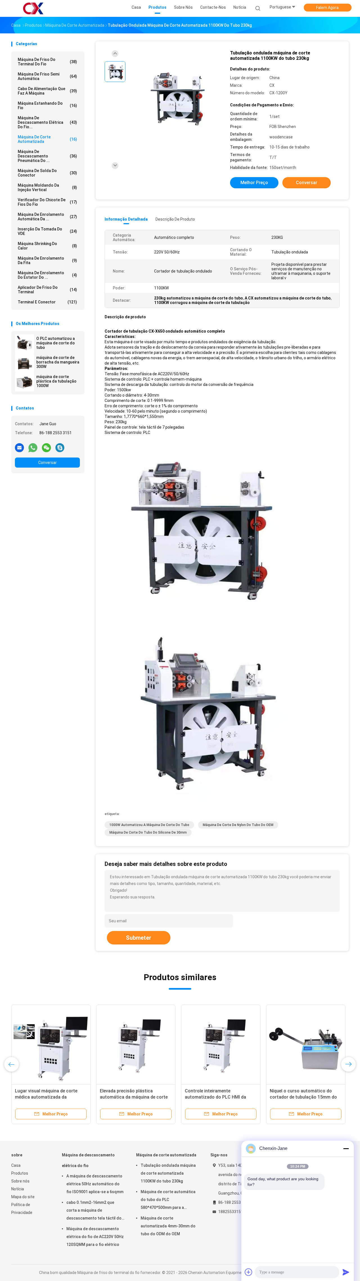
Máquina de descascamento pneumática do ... (47, 156)
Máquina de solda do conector (47, 172)
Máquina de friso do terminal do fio (47, 61)
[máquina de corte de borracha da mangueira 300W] (24, 362)
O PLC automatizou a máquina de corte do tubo (55, 343)
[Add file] (249, 1272)
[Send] (345, 1272)
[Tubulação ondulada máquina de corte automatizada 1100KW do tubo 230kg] (175, 97)
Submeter (138, 937)
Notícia (17, 1189)
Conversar (47, 462)
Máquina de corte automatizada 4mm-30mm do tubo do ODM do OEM (168, 1226)
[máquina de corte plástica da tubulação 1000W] (24, 382)
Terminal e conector (47, 302)
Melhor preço (254, 182)
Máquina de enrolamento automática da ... (47, 216)
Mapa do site (23, 1197)
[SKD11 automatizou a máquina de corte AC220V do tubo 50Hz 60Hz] (220, 1044)
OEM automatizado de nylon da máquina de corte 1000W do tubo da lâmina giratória (134, 1097)
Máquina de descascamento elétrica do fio (88, 1160)
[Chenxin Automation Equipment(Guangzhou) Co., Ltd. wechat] (46, 447)
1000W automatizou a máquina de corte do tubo (149, 825)
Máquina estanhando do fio (47, 105)
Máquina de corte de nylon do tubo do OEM (238, 825)
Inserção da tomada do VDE (47, 231)
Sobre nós (20, 1181)
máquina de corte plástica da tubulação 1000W (56, 381)
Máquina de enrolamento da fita (47, 260)
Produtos (19, 1173)
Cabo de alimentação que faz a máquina (47, 90)
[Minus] (346, 1148)
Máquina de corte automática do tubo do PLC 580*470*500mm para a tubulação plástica (168, 1200)
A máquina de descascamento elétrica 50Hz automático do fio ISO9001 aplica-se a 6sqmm (94, 1184)
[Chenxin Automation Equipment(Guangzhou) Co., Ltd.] (33, 8)
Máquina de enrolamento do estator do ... (47, 275)
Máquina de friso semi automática (47, 76)
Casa (16, 1165)
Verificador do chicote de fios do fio (47, 202)
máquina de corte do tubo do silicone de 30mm (148, 832)
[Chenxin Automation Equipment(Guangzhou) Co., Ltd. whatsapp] (32, 447)
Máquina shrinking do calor (47, 245)
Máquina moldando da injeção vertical (47, 187)
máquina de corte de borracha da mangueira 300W (57, 362)
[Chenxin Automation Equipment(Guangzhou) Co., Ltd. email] (19, 447)
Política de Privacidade (21, 1208)
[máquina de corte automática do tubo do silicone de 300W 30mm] (51, 1044)
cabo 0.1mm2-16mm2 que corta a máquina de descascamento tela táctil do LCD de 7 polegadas (94, 1211)
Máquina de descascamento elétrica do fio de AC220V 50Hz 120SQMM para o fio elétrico (95, 1237)
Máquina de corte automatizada (47, 139)
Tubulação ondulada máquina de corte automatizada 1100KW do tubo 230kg (168, 1173)
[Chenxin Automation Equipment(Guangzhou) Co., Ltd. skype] (59, 447)
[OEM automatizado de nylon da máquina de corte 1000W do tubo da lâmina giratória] (135, 1044)
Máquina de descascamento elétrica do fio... (47, 122)
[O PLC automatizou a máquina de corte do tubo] (24, 343)
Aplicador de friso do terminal (47, 289)
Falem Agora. (327, 7)
